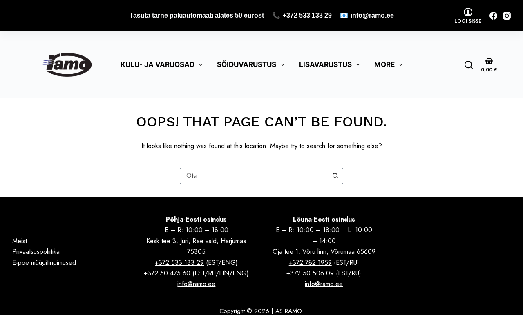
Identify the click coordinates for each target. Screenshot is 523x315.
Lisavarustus (325, 64)
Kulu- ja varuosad (157, 64)
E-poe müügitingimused (44, 262)
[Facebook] (493, 16)
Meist (19, 241)
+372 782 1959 (310, 262)
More (384, 64)
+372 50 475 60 (167, 273)
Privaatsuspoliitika (36, 251)
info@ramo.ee (372, 15)
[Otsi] (469, 65)
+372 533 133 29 (307, 15)
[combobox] (253, 176)
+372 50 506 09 (310, 273)
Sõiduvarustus (246, 64)
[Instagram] (507, 16)
